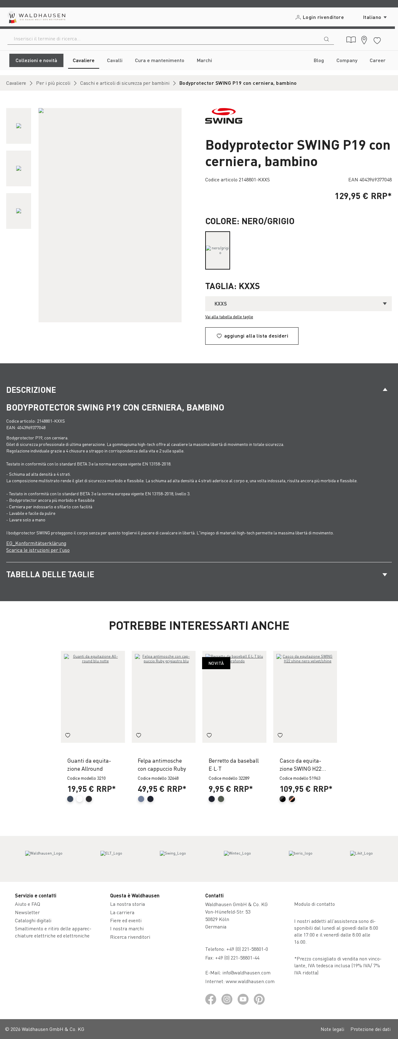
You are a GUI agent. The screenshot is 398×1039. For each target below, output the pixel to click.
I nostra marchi (127, 928)
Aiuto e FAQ (27, 904)
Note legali (332, 1029)
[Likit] (361, 859)
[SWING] (223, 115)
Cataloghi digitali (33, 920)
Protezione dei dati (370, 1029)
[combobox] (163, 38)
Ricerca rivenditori (130, 936)
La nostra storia (127, 904)
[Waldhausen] (43, 859)
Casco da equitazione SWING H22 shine (301, 764)
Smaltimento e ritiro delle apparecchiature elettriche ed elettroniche (53, 931)
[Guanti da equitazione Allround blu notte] (93, 697)
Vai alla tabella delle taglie (229, 316)
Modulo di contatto (314, 904)
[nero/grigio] (217, 250)
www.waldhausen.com (250, 981)
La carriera (122, 912)
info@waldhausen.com (246, 972)
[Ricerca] (326, 38)
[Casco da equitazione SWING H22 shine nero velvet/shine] (305, 697)
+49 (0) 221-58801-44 (238, 957)
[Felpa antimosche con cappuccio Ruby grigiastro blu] (164, 697)
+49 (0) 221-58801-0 (247, 949)
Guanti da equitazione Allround (89, 764)
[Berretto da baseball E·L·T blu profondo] (234, 697)
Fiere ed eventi (125, 920)
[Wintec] (237, 859)
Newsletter (27, 912)
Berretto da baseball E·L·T (234, 764)
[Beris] (300, 859)
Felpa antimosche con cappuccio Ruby (162, 764)
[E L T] (111, 859)
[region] (99, 215)
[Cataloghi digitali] (351, 39)
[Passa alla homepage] (36, 17)
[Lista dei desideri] (377, 39)
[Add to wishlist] (68, 736)
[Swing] (173, 859)
